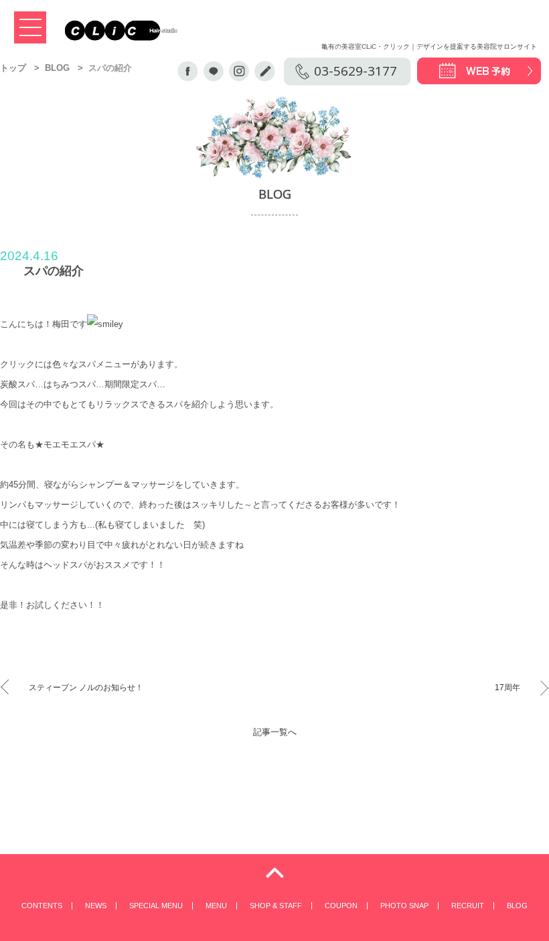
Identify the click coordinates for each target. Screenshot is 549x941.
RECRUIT (467, 906)
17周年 (507, 687)
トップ (13, 68)
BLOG (57, 68)
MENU (216, 906)
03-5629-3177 (355, 71)
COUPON (341, 906)
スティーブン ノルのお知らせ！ (86, 687)
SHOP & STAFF (276, 906)
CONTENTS (41, 906)
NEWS (95, 906)
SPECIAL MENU (156, 906)
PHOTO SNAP (404, 906)
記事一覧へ (275, 732)
